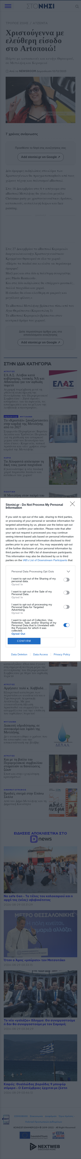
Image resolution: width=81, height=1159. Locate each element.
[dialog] (40, 580)
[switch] (66, 580)
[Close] (73, 505)
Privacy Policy (62, 654)
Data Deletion (19, 654)
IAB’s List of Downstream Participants (45, 560)
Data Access (40, 654)
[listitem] (40, 571)
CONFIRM (24, 641)
